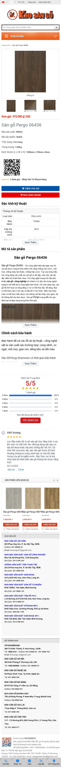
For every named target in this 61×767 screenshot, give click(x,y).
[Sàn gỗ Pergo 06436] (11, 111)
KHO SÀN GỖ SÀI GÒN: (15, 541)
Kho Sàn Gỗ (32, 741)
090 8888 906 (17, 700)
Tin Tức (21, 2)
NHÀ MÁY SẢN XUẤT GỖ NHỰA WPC (21, 606)
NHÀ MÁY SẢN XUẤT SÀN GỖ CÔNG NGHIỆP (24, 555)
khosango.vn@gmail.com (20, 655)
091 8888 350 (13, 712)
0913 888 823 (18, 622)
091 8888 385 (13, 677)
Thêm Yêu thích (12, 529)
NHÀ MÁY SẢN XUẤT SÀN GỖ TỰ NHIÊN (22, 585)
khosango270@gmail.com (21, 550)
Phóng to (30, 95)
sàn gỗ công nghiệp (16, 281)
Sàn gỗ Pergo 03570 (13, 512)
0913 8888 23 (18, 602)
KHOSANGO (30, 738)
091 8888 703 (44, 652)
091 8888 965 (18, 571)
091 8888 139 (18, 591)
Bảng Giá (32, 2)
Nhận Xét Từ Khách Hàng (34, 179)
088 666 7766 (18, 612)
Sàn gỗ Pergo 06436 (20, 45)
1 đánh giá (15, 179)
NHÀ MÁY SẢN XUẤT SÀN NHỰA (19, 575)
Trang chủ (5, 45)
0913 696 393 (18, 561)
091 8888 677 (13, 727)
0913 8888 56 (31, 652)
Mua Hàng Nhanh (32, 195)
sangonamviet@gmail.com (45, 756)
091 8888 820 (18, 581)
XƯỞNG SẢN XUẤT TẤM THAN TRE (20, 564)
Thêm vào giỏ (32, 188)
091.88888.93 (33, 666)
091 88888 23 (17, 547)
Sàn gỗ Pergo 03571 (32, 512)
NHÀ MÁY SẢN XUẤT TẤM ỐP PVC (20, 596)
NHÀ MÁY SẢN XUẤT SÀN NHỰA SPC (21, 616)
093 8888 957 (17, 689)
